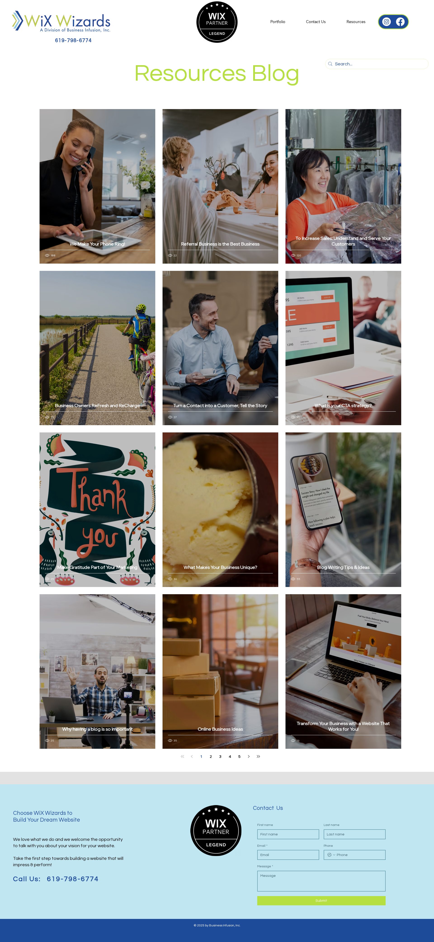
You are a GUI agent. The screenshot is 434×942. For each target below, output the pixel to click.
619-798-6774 (73, 40)
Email (262, 845)
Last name (332, 825)
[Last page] (258, 756)
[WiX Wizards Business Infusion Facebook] (400, 21)
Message (265, 866)
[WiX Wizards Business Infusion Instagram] (386, 21)
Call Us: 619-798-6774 (56, 878)
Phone (328, 845)
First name (265, 825)
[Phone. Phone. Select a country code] (331, 855)
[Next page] (249, 756)
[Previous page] (192, 756)
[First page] (182, 756)
